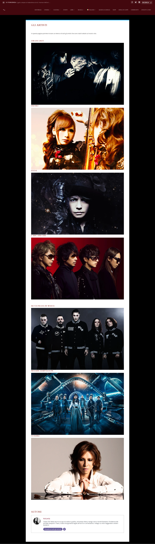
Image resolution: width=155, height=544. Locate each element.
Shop (114, 10)
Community (135, 10)
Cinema (46, 10)
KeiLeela (46, 518)
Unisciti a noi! (146, 10)
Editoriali (38, 10)
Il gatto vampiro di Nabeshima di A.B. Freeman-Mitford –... (33, 2)
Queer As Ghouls (104, 10)
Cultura (56, 10)
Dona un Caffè (123, 10)
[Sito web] (64, 529)
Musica (80, 10)
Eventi (65, 10)
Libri (71, 10)
